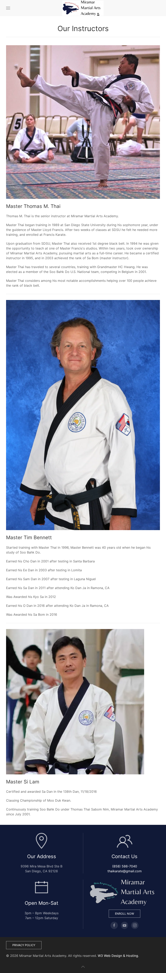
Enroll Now (124, 913)
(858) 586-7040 (124, 866)
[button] (8, 8)
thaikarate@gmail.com (124, 871)
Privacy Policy (23, 945)
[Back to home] (83, 8)
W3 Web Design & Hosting (118, 956)
